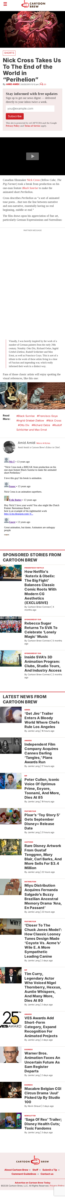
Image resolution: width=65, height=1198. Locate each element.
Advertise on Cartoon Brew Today (32, 1182)
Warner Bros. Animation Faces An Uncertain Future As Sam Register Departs (42, 1062)
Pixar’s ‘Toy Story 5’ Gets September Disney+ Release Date (42, 821)
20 (45, 84)
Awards (28, 740)
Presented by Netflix (34, 568)
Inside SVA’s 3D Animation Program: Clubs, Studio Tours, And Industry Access (43, 663)
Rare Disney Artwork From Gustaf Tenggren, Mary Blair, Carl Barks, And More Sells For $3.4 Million (43, 857)
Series (27, 709)
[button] (32, 156)
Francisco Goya (48, 416)
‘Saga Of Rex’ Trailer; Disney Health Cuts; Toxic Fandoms (43, 1123)
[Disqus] (32, 495)
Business (28, 1049)
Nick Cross (33, 180)
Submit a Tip (49, 1169)
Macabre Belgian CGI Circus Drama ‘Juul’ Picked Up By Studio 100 (42, 1095)
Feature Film (30, 811)
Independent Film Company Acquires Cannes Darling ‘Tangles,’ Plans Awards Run (41, 753)
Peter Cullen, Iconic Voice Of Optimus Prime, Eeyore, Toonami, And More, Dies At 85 (42, 788)
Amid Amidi (12, 84)
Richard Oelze (41, 425)
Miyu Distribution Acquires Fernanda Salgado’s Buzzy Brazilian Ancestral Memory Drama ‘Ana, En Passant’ (43, 896)
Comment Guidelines (24, 1173)
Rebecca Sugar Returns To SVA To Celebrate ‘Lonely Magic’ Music (40, 630)
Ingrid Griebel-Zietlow (31, 420)
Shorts (9, 52)
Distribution (30, 881)
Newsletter (30, 1115)
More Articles (43, 443)
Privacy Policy (13, 126)
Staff (35, 1169)
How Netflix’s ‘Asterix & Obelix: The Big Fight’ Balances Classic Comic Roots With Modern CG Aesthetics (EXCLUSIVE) (40, 587)
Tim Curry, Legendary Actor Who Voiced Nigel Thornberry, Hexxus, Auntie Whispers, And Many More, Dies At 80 (42, 987)
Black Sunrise (26, 416)
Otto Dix (24, 425)
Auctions (28, 842)
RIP (25, 776)
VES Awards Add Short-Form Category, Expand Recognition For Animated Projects (41, 1027)
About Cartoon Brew (16, 1169)
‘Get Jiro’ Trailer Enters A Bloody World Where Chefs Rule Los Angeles (41, 720)
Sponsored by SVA (32, 619)
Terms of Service (32, 126)
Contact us (47, 1173)
